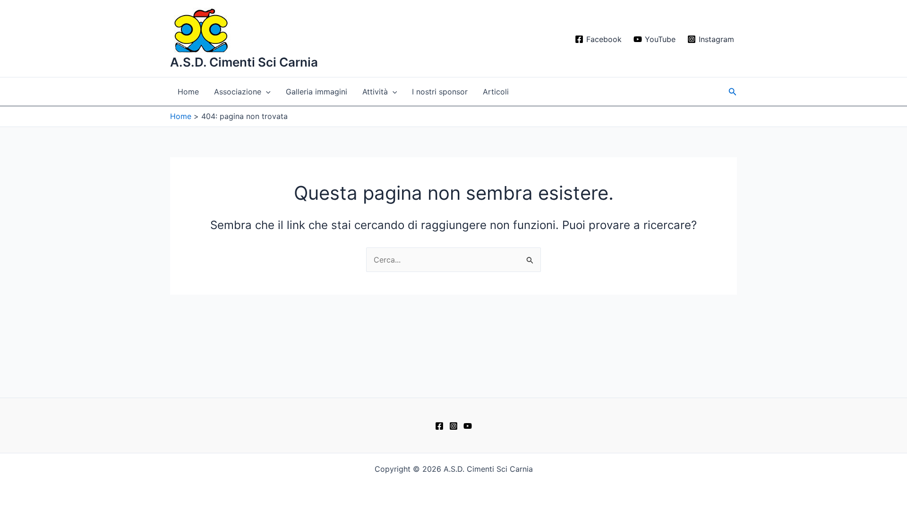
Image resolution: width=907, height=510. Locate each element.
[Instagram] (453, 426)
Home (188, 91)
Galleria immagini (316, 91)
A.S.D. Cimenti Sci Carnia (244, 62)
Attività (375, 91)
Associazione (237, 91)
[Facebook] (439, 426)
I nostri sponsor (440, 91)
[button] (266, 91)
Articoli (496, 91)
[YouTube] (467, 426)
